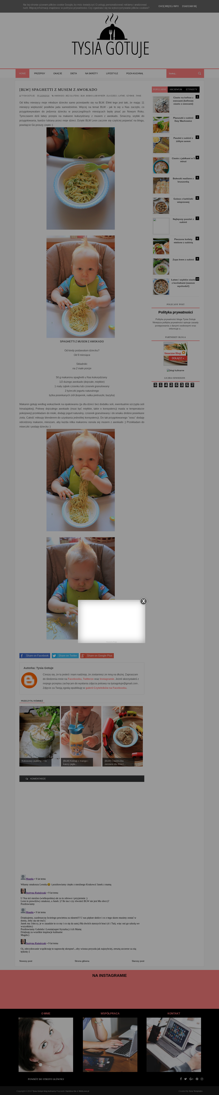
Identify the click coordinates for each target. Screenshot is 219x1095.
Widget (115, 642)
